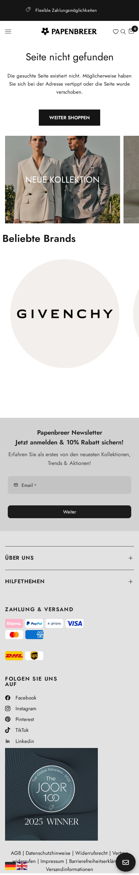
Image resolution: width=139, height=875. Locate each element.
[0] (131, 31)
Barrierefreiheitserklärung (96, 861)
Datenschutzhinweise (48, 853)
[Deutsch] (11, 865)
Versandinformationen (69, 869)
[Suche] (123, 31)
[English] (22, 865)
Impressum (52, 861)
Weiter (69, 511)
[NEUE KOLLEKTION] (62, 179)
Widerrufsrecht (91, 853)
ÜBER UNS (19, 558)
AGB (16, 853)
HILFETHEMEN (25, 581)
